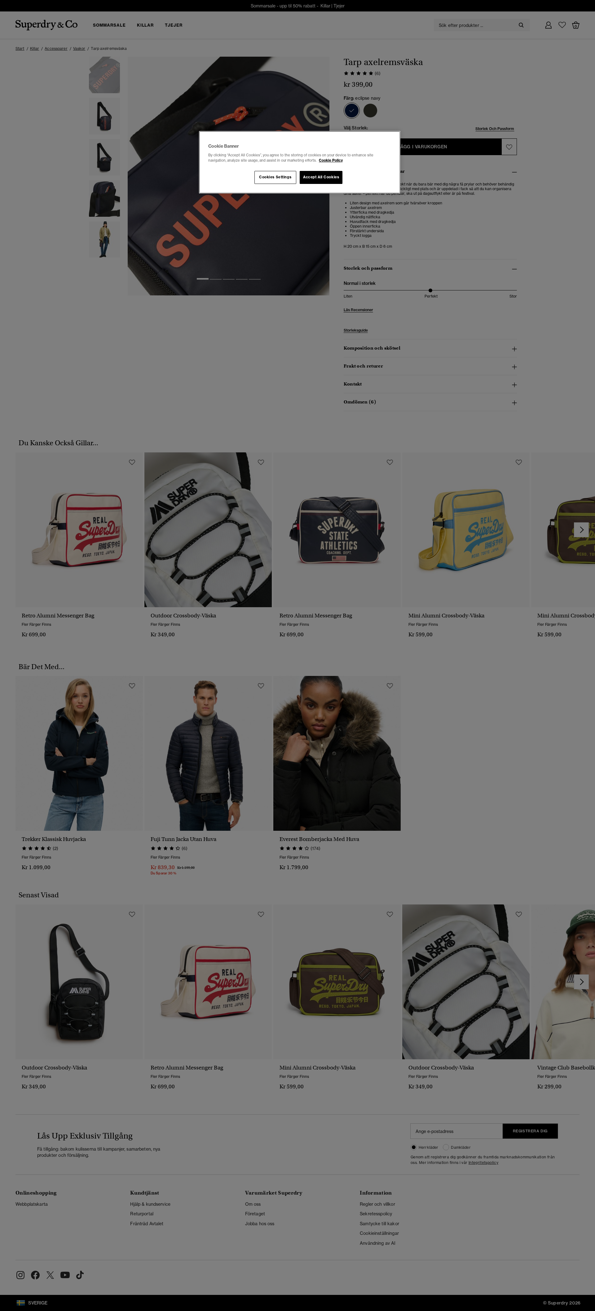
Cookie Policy (331, 160)
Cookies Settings (275, 177)
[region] (299, 162)
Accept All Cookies (321, 177)
